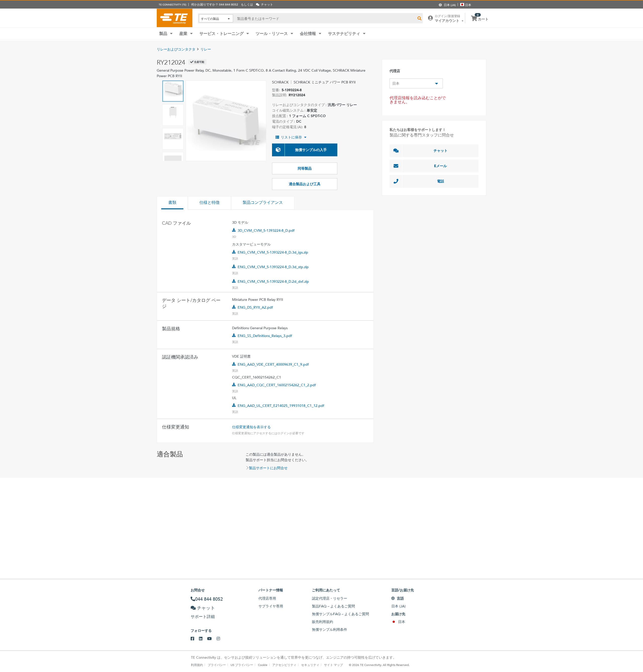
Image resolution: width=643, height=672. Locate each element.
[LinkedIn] (203, 639)
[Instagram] (221, 639)
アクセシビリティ (284, 665)
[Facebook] (195, 639)
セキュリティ (310, 665)
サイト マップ (333, 665)
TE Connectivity (174, 18)
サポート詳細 (203, 616)
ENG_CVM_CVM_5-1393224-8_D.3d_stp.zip (273, 267)
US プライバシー (242, 665)
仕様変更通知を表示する (251, 427)
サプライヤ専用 (270, 606)
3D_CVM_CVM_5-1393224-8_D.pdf (266, 230)
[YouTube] (212, 639)
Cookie (262, 665)
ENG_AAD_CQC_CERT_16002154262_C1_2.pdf (277, 385)
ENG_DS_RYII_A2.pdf (255, 307)
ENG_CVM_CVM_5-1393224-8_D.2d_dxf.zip (273, 281)
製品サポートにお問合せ (268, 468)
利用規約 (197, 665)
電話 (440, 181)
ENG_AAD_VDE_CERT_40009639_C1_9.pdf (273, 364)
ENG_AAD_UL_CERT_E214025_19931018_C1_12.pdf (281, 405)
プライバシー (217, 665)
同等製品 (305, 168)
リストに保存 (291, 137)
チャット (441, 150)
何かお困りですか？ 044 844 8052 (214, 4)
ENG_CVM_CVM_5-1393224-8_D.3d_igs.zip (273, 252)
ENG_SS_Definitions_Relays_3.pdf (265, 335)
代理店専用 (267, 598)
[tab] (172, 203)
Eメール (440, 166)
